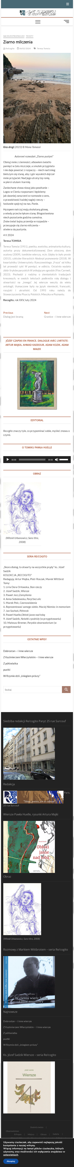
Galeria (56, 1134)
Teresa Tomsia (43, 48)
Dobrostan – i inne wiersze (18, 650)
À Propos (18, 1134)
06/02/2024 (25, 48)
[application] (37, 459)
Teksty (29, 36)
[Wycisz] (56, 459)
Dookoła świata (36, 1127)
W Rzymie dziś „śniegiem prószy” (21, 675)
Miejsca (31, 1134)
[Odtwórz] (7, 459)
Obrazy (43, 1134)
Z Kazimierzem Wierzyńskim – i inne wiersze (28, 657)
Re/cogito (9, 48)
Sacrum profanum (13, 36)
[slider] (64, 459)
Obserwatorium (12, 1131)
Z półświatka (10, 663)
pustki (6, 669)
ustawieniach (10, 1154)
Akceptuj (11, 1161)
